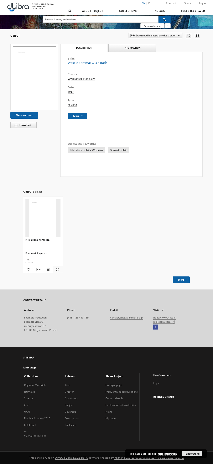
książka (72, 104)
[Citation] (197, 35)
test (26, 405)
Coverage (70, 411)
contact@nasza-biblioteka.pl (126, 317)
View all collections (35, 436)
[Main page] (69, 10)
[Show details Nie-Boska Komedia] (57, 269)
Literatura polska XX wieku (86, 150)
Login (202, 3)
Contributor (71, 398)
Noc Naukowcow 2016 (37, 418)
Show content (24, 115)
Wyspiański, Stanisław (81, 79)
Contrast (171, 3)
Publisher (70, 425)
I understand (192, 453)
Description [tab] (84, 47)
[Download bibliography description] (38, 269)
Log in (156, 383)
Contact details (114, 398)
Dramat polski (118, 150)
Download (24, 125)
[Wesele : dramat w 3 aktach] (34, 77)
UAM (27, 411)
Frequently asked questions (121, 391)
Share (187, 3)
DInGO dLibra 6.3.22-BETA (71, 457)
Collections (128, 11)
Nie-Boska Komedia (37, 239)
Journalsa (29, 391)
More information (167, 453)
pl (149, 3)
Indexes (159, 11)
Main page (29, 367)
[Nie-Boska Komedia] (43, 218)
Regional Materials (35, 385)
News (108, 411)
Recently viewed (193, 11)
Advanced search (152, 25)
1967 (71, 91)
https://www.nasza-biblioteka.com (164, 319)
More (181, 279)
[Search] (165, 19)
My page (110, 418)
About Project (92, 11)
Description (71, 418)
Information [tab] (132, 47)
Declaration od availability (120, 405)
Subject (69, 405)
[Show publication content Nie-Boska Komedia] (48, 269)
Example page (113, 385)
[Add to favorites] (188, 35)
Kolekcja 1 (30, 425)
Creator (69, 391)
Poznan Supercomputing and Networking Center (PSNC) (149, 457)
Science (28, 398)
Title (67, 385)
